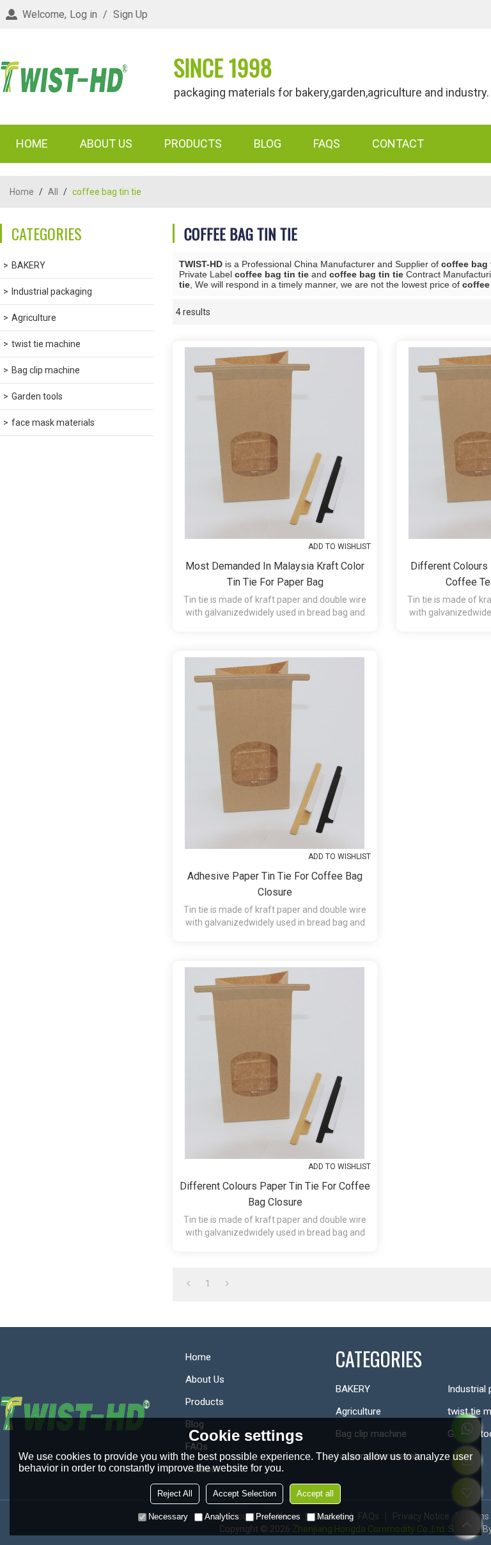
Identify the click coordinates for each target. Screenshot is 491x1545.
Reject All (174, 1493)
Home (32, 143)
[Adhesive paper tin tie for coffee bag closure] (275, 753)
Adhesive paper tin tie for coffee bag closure (274, 884)
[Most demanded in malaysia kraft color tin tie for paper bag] (275, 443)
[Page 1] (188, 1283)
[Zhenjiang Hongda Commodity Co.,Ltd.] (64, 76)
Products (193, 143)
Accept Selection (244, 1493)
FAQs (326, 143)
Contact (398, 143)
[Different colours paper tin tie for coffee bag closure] (275, 1063)
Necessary (168, 1516)
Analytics (222, 1516)
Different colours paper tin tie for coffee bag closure (275, 1194)
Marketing (335, 1516)
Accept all (315, 1493)
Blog (267, 143)
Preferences (278, 1516)
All (53, 192)
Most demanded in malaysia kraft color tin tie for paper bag (274, 574)
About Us (106, 143)
